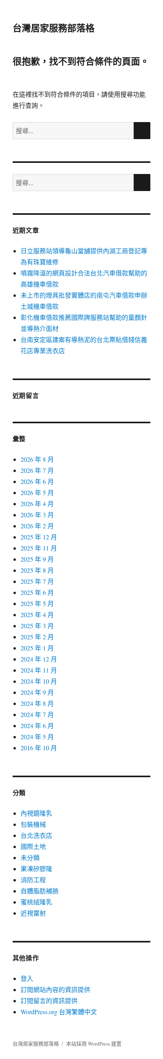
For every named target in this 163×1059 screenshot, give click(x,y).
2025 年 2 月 (37, 637)
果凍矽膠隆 (36, 868)
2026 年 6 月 (37, 481)
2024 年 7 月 (37, 714)
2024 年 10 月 (39, 681)
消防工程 (33, 879)
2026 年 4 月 (37, 503)
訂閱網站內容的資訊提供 (55, 989)
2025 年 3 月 (37, 625)
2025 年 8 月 (37, 570)
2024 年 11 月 (39, 670)
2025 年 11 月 (39, 548)
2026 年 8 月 (37, 459)
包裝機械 (33, 824)
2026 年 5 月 (37, 492)
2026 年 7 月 (37, 470)
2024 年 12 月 (39, 659)
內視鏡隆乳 (36, 813)
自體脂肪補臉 (40, 891)
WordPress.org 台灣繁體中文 (59, 1011)
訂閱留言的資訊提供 (49, 1000)
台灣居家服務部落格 (54, 27)
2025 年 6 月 (37, 592)
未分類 (30, 857)
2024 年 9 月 (37, 692)
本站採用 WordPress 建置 (93, 1043)
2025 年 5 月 (37, 603)
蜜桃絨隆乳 (36, 902)
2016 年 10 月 (39, 748)
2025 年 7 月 (37, 581)
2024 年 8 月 (37, 703)
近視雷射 (33, 913)
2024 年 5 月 (37, 736)
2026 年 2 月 (37, 526)
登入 (27, 978)
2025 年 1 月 (37, 648)
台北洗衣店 (36, 835)
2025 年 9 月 (37, 559)
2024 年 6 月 (37, 725)
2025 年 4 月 (37, 614)
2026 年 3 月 (37, 514)
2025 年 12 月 (39, 537)
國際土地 (33, 846)
